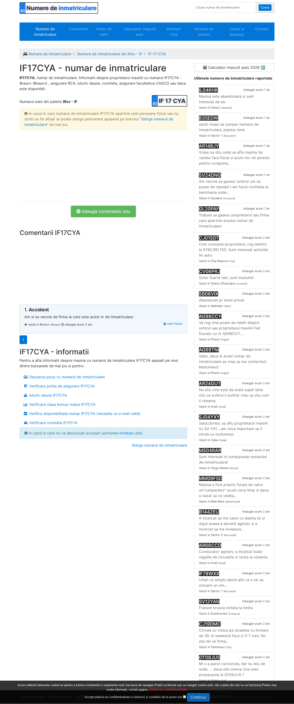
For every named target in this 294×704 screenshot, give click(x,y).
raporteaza (174, 323)
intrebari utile (130, 433)
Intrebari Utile (174, 32)
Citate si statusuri (236, 32)
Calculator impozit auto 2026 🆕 (236, 67)
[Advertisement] (103, 166)
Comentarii (78, 29)
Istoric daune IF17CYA (47, 395)
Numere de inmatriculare (45, 32)
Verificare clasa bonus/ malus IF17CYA (62, 404)
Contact (262, 29)
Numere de (61, 7)
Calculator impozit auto (140, 32)
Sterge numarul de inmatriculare (159, 445)
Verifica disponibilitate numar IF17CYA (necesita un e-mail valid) (84, 413)
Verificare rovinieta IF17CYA (52, 422)
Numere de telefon (203, 32)
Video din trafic (104, 32)
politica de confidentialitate (167, 689)
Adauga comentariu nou (105, 211)
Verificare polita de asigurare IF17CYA (61, 386)
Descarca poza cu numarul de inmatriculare (66, 377)
